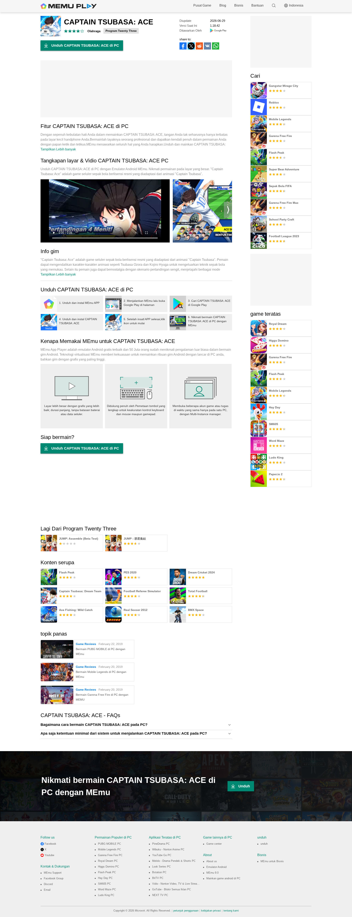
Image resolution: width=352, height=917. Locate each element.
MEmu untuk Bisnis (272, 861)
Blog (222, 5)
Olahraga (93, 31)
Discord (48, 884)
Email (47, 889)
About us (211, 861)
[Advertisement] (136, 88)
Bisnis (238, 5)
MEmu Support (53, 872)
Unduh (244, 786)
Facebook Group (53, 878)
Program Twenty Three (121, 30)
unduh (264, 843)
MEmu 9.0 (212, 872)
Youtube (49, 855)
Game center (214, 843)
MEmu (69, 6)
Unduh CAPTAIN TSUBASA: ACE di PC (85, 45)
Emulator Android (216, 867)
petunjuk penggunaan (185, 910)
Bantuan (257, 5)
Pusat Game (202, 5)
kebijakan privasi (211, 910)
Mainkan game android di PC (223, 878)
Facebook (50, 843)
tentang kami (231, 910)
